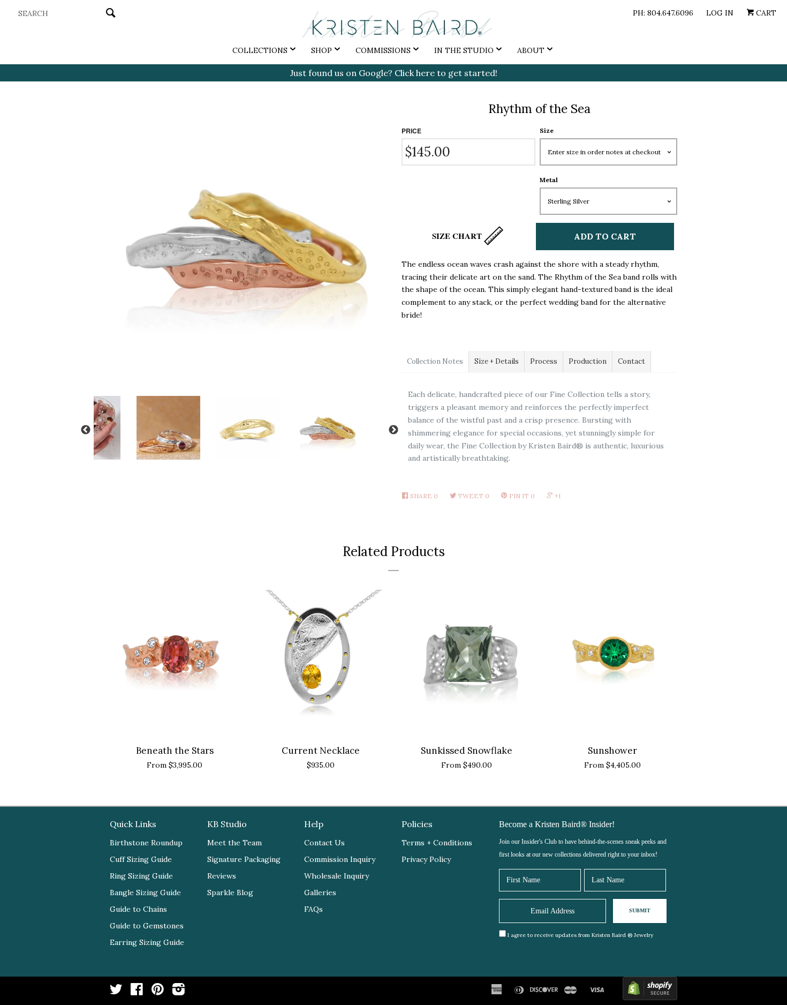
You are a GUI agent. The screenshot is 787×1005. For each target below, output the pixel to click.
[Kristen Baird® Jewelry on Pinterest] (157, 991)
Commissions (383, 50)
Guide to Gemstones (147, 926)
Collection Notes (435, 361)
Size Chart (458, 236)
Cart (765, 13)
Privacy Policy (426, 859)
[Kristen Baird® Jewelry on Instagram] (178, 991)
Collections (259, 50)
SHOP (321, 50)
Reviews (221, 876)
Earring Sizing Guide (147, 942)
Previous (85, 430)
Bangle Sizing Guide (145, 892)
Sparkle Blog (230, 892)
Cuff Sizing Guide (141, 859)
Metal (549, 180)
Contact (631, 361)
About (530, 50)
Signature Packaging (244, 859)
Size (547, 130)
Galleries (320, 892)
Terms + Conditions (437, 843)
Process (543, 361)
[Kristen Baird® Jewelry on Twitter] (116, 991)
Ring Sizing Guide (141, 876)
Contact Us (324, 843)
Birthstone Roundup (146, 843)
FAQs (313, 909)
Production (588, 361)
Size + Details (496, 361)
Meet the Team (234, 843)
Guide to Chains (138, 909)
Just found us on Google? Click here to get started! (393, 73)
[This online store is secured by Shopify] (650, 991)
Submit (639, 910)
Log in (719, 13)
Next (393, 430)
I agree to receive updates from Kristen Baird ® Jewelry (580, 935)
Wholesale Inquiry (336, 876)
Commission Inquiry (339, 859)
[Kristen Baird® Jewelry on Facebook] (136, 991)
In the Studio (464, 50)
